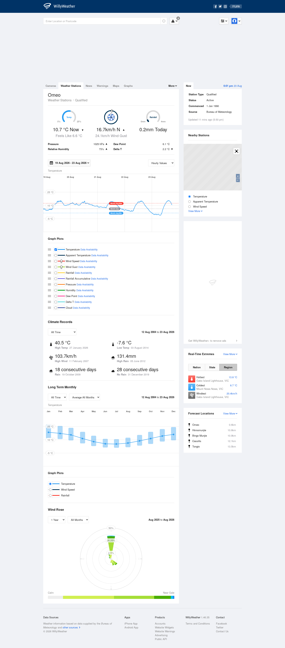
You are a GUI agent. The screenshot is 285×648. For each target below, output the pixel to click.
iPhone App (130, 623)
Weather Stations (71, 86)
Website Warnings (165, 631)
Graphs (128, 86)
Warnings (102, 86)
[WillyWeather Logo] (61, 6)
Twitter (219, 627)
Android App (131, 627)
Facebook (221, 623)
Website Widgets (164, 627)
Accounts (160, 623)
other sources (70, 627)
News (89, 86)
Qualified (81, 100)
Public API (161, 639)
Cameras (51, 86)
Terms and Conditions (198, 623)
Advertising (161, 635)
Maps (116, 86)
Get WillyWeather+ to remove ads (207, 340)
